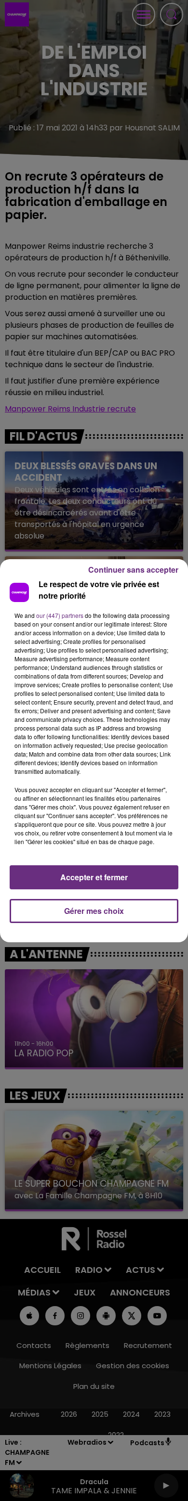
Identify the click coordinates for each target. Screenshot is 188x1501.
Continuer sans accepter (133, 569)
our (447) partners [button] (59, 615)
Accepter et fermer (94, 877)
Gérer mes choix (94, 910)
